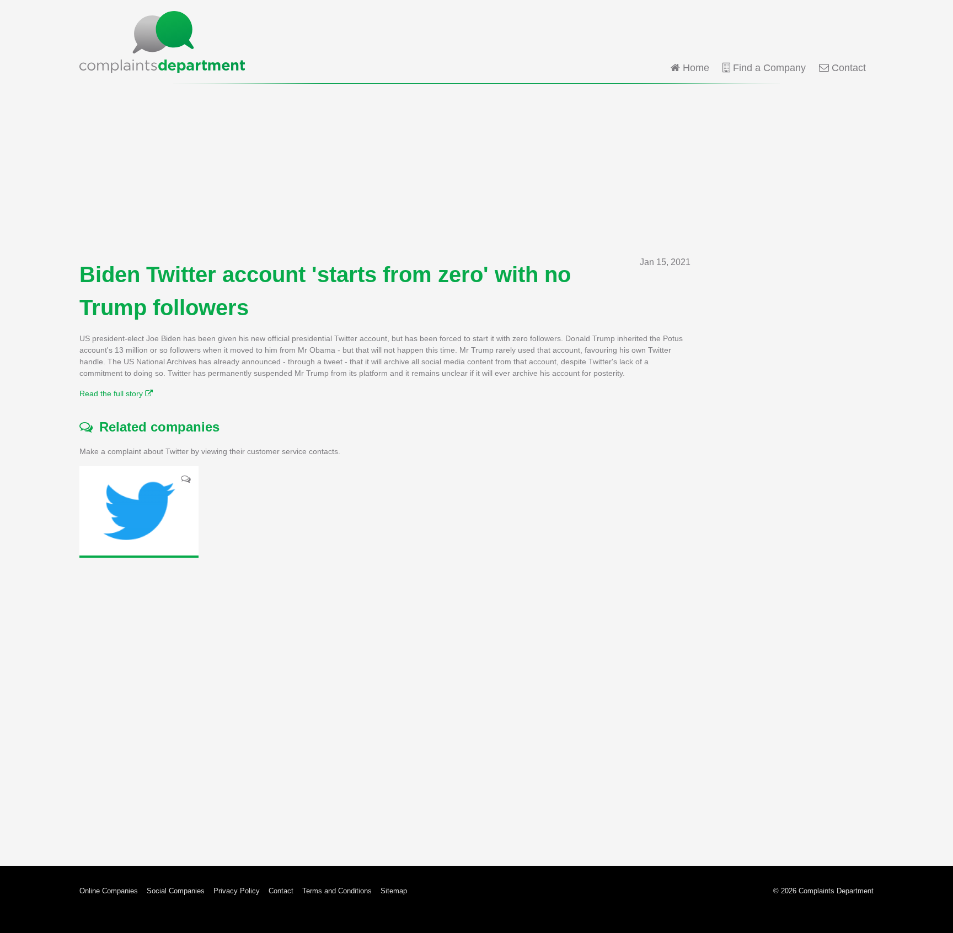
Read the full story (112, 393)
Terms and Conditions (337, 891)
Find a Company (768, 68)
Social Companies (176, 891)
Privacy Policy (236, 891)
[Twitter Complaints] (139, 511)
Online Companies (108, 891)
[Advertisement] (476, 170)
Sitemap (394, 891)
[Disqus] (384, 703)
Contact (847, 68)
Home (694, 68)
